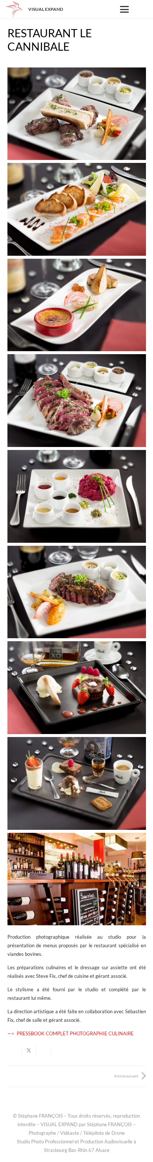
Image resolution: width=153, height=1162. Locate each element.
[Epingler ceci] (58, 1050)
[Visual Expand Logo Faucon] (13, 9)
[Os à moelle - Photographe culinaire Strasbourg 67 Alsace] (76, 114)
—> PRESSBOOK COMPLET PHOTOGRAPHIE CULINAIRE (70, 1033)
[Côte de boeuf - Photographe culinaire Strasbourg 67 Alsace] (76, 400)
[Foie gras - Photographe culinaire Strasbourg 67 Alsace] (76, 305)
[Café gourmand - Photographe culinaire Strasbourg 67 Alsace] (76, 783)
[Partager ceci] (14, 1050)
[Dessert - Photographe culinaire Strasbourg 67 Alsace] (76, 688)
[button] (124, 9)
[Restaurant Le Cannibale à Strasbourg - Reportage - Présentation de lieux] (76, 879)
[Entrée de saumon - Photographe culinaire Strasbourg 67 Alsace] (76, 209)
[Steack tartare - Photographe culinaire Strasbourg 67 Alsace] (76, 496)
